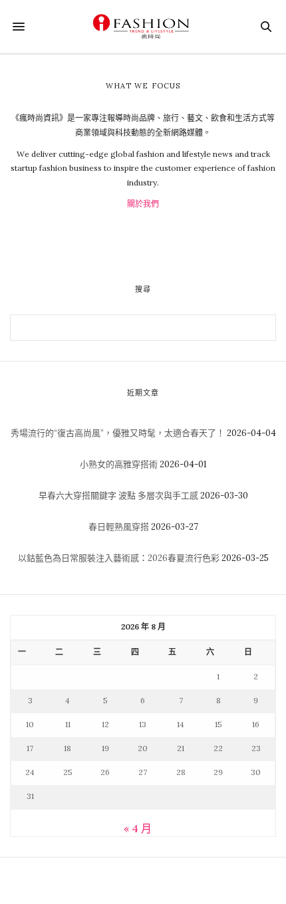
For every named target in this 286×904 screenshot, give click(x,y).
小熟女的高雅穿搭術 (119, 464)
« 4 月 (138, 828)
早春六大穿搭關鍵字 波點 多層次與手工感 (118, 495)
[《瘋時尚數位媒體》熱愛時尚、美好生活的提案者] (143, 26)
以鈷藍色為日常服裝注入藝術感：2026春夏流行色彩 (118, 558)
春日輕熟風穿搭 (118, 526)
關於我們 (143, 204)
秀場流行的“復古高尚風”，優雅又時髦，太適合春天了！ (118, 433)
